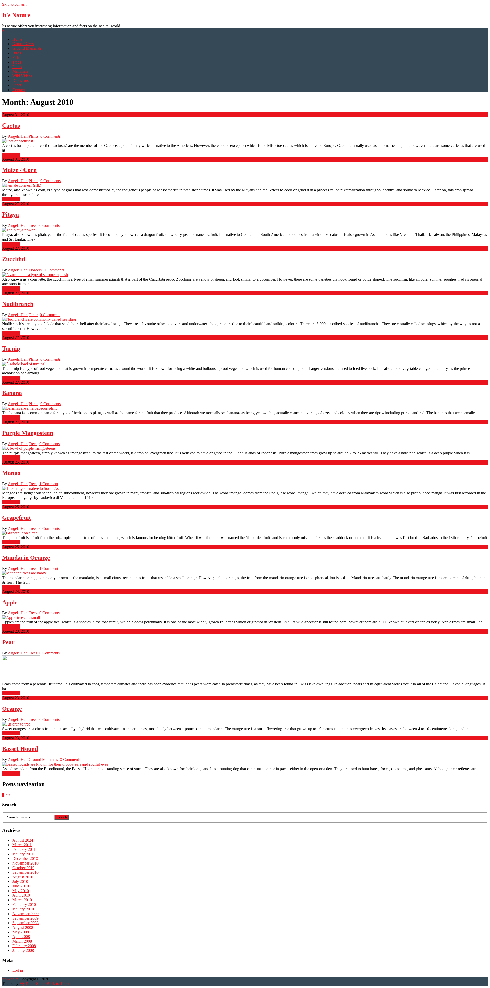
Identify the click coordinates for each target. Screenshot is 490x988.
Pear (8, 642)
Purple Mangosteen (27, 433)
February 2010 (24, 904)
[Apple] (245, 617)
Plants (17, 67)
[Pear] (245, 668)
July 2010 (20, 881)
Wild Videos (22, 76)
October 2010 (23, 868)
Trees (16, 62)
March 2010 (22, 900)
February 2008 (24, 946)
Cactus (11, 125)
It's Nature (16, 15)
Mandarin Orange (26, 557)
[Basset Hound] (245, 764)
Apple (10, 602)
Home (17, 39)
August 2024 (22, 840)
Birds (16, 53)
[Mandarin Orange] (245, 573)
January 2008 (23, 950)
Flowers (35, 270)
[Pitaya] (245, 230)
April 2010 (21, 895)
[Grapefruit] (245, 533)
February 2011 (24, 849)
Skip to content (14, 4)
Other (16, 85)
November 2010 (25, 863)
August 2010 (22, 877)
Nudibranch (17, 304)
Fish (15, 57)
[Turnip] (245, 364)
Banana (12, 393)
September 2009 (25, 918)
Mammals (20, 71)
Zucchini (13, 259)
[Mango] (245, 488)
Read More (11, 155)
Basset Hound (20, 748)
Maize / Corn (19, 170)
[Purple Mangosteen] (245, 448)
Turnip (11, 348)
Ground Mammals (27, 48)
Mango (11, 473)
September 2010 (25, 872)
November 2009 (25, 913)
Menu (6, 30)
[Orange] (245, 724)
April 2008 (21, 936)
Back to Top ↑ (58, 983)
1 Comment (48, 484)
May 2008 (20, 932)
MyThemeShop (32, 983)
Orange (12, 708)
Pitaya (10, 214)
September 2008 (25, 923)
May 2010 (20, 891)
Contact (18, 89)
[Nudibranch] (245, 319)
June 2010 (20, 886)
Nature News (23, 44)
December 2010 (25, 858)
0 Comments (50, 136)
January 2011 (23, 854)
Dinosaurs (20, 80)
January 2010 (23, 909)
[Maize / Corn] (245, 185)
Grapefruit (16, 517)
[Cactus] (245, 141)
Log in (17, 970)
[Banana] (245, 408)
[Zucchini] (245, 274)
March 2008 (22, 941)
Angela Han (18, 136)
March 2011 (22, 845)
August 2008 (22, 927)
